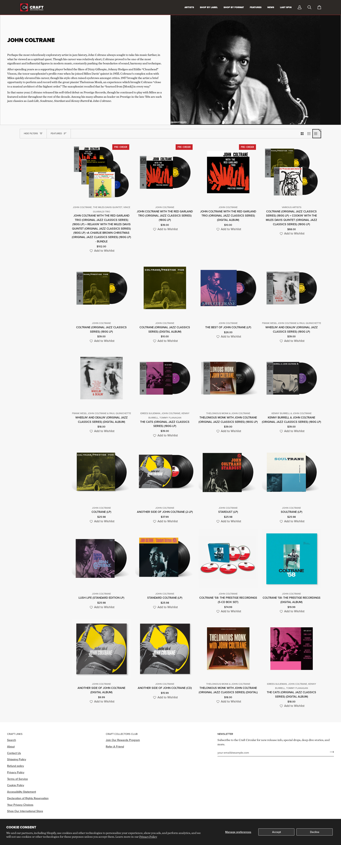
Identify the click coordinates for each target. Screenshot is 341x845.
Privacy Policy (148, 837)
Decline (314, 832)
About (11, 746)
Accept (276, 832)
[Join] (330, 752)
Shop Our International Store (25, 811)
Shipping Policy (16, 759)
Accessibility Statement (21, 792)
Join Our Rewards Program (123, 740)
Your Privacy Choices (20, 805)
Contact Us (14, 753)
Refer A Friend (115, 746)
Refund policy (15, 766)
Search (11, 740)
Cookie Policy (15, 785)
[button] (101, 250)
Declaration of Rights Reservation (28, 798)
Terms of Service (17, 779)
